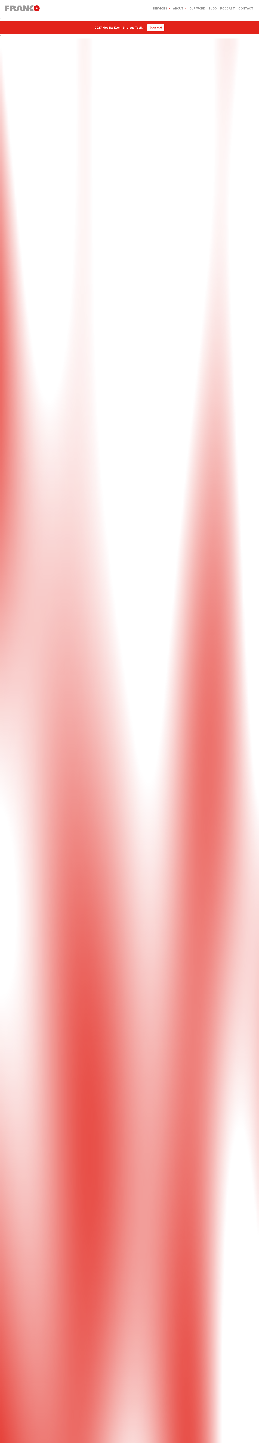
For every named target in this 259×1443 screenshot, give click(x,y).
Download (156, 27)
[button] (107, 780)
